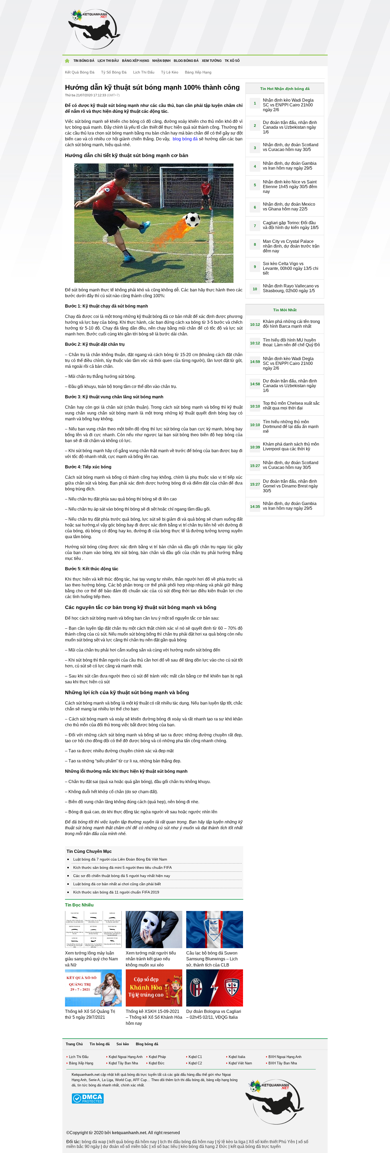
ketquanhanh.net (129, 1132)
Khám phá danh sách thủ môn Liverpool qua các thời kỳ (291, 446)
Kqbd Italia (237, 1057)
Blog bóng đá (186, 61)
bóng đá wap (94, 1141)
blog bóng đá (185, 139)
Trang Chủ (74, 1044)
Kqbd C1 (195, 1057)
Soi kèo (122, 1044)
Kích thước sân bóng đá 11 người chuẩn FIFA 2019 (116, 892)
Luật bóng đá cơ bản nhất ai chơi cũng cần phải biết (117, 884)
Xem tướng (212, 61)
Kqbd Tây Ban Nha (123, 1063)
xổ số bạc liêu (164, 1146)
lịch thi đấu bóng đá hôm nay (187, 1141)
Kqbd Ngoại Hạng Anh (125, 1057)
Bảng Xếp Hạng (198, 72)
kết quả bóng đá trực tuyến (256, 1146)
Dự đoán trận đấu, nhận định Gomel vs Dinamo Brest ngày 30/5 (290, 486)
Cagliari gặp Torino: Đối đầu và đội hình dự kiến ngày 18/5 (291, 225)
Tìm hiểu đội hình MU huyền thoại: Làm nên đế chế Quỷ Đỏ (291, 342)
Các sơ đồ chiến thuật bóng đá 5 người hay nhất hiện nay (121, 876)
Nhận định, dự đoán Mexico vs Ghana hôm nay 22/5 (289, 206)
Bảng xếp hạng (135, 61)
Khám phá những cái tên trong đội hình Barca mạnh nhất (291, 324)
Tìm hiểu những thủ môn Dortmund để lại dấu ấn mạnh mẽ (291, 427)
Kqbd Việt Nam (240, 1063)
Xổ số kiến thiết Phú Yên (272, 1141)
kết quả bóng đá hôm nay (133, 1141)
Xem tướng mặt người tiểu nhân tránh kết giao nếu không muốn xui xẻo (151, 959)
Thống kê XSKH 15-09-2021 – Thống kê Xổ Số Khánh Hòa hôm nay (154, 1017)
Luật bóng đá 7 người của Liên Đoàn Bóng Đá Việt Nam (120, 859)
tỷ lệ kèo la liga (231, 1141)
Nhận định (161, 61)
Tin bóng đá (83, 61)
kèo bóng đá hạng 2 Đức (204, 1146)
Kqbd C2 (195, 1063)
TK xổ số (232, 61)
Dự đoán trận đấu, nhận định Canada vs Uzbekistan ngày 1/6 (290, 127)
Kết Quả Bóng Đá (79, 72)
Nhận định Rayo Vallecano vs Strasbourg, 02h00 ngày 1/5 (291, 288)
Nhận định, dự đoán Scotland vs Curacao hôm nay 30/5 (290, 147)
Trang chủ (68, 62)
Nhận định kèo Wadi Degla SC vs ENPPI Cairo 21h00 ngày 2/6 (288, 105)
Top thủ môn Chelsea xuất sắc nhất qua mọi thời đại (291, 405)
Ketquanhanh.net (85, 1075)
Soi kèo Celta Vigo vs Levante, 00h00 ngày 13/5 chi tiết (290, 268)
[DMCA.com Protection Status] (88, 1102)
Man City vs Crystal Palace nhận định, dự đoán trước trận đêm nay (291, 246)
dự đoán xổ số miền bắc (125, 1146)
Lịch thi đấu (108, 61)
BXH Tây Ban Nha (282, 1063)
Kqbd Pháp (157, 1057)
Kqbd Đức (156, 1063)
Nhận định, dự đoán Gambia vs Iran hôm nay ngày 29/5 (290, 165)
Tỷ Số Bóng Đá (114, 72)
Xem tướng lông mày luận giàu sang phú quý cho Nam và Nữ (91, 959)
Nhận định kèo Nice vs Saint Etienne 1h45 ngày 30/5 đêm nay (290, 187)
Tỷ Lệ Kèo (169, 72)
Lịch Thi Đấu (143, 72)
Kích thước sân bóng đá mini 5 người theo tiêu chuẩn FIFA (122, 867)
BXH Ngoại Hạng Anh (284, 1057)
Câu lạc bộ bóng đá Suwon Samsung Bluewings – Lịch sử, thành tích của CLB (212, 959)
